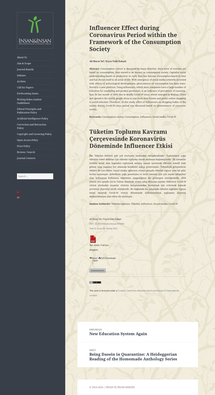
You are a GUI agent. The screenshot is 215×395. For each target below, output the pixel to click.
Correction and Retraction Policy (31, 126)
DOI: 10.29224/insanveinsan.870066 (106, 224)
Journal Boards (25, 69)
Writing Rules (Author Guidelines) (29, 101)
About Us (22, 57)
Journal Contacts (26, 158)
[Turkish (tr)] (18, 192)
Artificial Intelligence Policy (32, 118)
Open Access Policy (27, 140)
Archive (21, 81)
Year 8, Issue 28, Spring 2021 (103, 228)
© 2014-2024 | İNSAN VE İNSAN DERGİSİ (112, 387)
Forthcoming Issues (27, 93)
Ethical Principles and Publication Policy (29, 110)
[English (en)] (18, 197)
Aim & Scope (24, 63)
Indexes (21, 75)
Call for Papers (25, 87)
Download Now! (97, 270)
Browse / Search (26, 152)
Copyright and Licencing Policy (34, 134)
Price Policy (23, 146)
